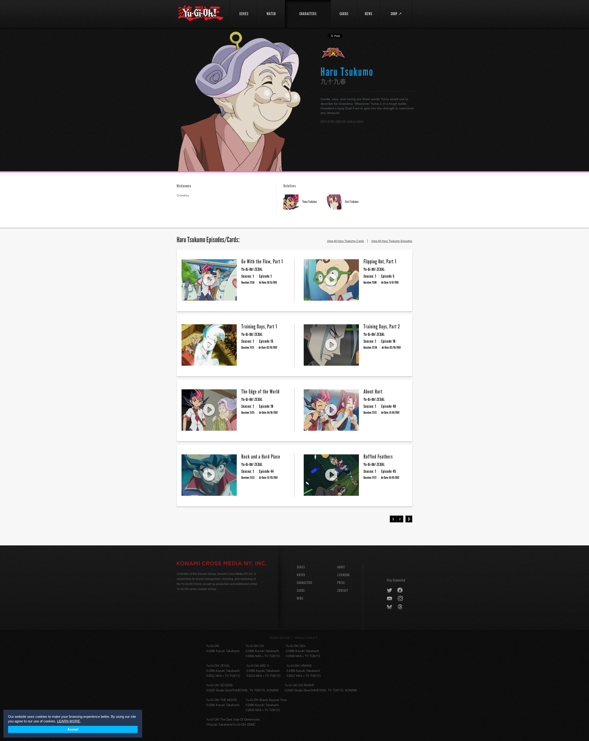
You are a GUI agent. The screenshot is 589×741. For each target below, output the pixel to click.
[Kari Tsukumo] (335, 202)
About (341, 567)
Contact (342, 590)
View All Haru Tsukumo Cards (345, 241)
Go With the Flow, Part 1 (262, 261)
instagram (401, 598)
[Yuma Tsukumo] (292, 202)
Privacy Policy (306, 638)
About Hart (373, 391)
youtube (390, 598)
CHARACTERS (304, 583)
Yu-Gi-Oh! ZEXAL (333, 55)
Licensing (343, 575)
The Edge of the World (260, 391)
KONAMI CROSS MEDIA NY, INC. (221, 564)
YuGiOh (200, 13)
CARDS (301, 590)
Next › (408, 519)
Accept (72, 729)
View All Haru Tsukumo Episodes (391, 241)
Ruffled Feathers (378, 456)
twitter (390, 590)
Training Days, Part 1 (259, 326)
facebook (400, 590)
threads (401, 607)
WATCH (301, 575)
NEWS (300, 598)
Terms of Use (279, 638)
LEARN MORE (68, 721)
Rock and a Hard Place (260, 456)
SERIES (301, 567)
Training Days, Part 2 (382, 326)
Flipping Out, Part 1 (380, 261)
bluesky (390, 607)
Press (341, 583)
